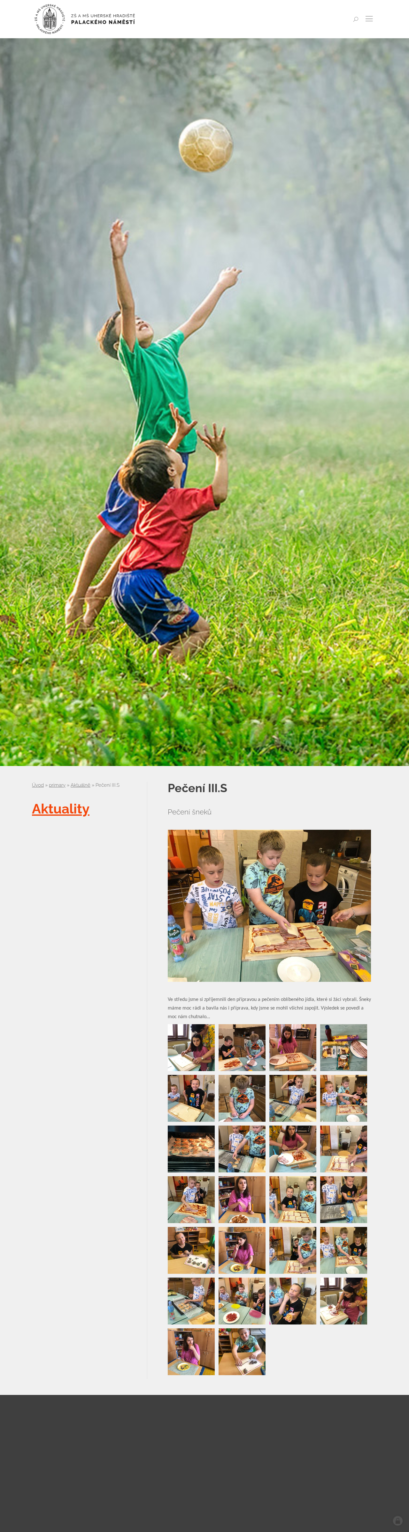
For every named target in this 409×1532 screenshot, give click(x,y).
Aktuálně (80, 785)
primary (57, 785)
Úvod (38, 785)
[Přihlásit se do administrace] (398, 1521)
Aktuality (60, 809)
